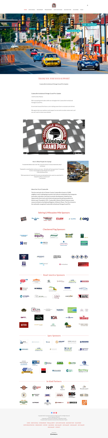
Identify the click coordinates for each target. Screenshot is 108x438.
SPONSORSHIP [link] (40, 9)
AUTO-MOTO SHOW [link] (58, 9)
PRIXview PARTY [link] (48, 9)
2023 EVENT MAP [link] (67, 9)
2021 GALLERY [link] (58, 425)
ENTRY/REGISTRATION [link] (29, 425)
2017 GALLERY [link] (81, 425)
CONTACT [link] (57, 427)
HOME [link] (25, 9)
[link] (54, 5)
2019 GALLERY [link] (66, 425)
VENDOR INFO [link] (38, 425)
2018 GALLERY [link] (73, 425)
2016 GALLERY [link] (51, 427)
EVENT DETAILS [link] (32, 9)
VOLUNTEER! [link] (75, 9)
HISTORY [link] (45, 425)
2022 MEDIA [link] (51, 425)
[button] (87, 5)
